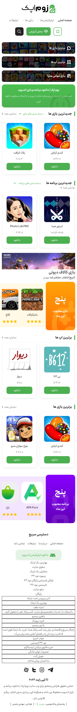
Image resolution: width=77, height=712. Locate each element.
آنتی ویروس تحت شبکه (38, 598)
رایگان (39, 594)
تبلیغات (13, 20)
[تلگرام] (50, 670)
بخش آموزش (36, 31)
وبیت (41, 704)
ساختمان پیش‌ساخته (38, 661)
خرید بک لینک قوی (17, 630)
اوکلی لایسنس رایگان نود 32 (38, 580)
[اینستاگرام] (42, 670)
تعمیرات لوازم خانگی (38, 652)
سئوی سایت (38, 567)
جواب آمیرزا (38, 638)
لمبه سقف (38, 607)
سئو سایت (38, 589)
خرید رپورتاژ (38, 621)
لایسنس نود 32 (38, 585)
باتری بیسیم (38, 625)
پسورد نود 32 (38, 576)
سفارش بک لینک (38, 571)
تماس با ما (19, 543)
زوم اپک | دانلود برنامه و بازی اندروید (38, 8)
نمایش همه (10, 114)
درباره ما (43, 543)
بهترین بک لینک (38, 562)
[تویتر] (34, 670)
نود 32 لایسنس (38, 643)
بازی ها (29, 20)
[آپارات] (26, 670)
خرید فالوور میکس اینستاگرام (38, 647)
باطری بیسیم (38, 616)
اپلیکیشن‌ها (47, 20)
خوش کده (38, 656)
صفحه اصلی (65, 20)
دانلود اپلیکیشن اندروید (35, 555)
